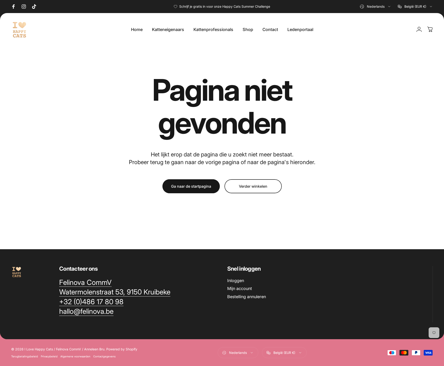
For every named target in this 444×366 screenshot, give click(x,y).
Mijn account (239, 288)
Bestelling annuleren (246, 296)
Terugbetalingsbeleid (24, 356)
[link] (85, 282)
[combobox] (375, 6)
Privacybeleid (49, 356)
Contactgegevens (104, 356)
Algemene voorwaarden (75, 356)
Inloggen (235, 280)
